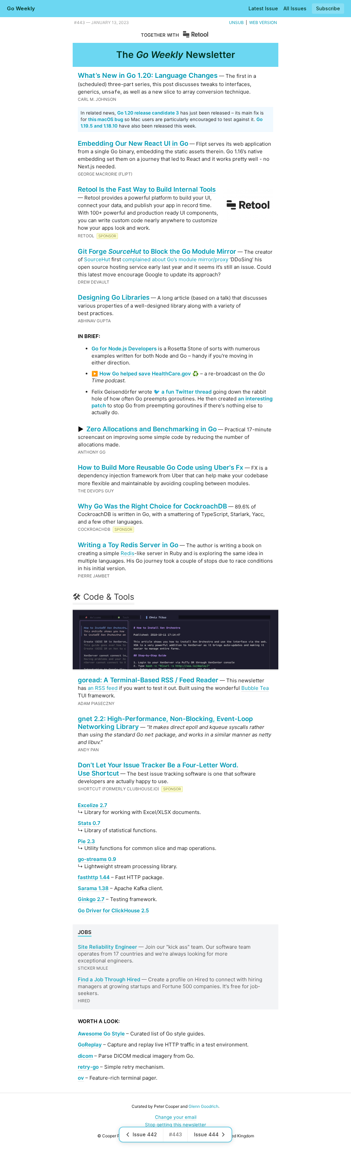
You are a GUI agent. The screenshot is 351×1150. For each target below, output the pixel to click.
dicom (85, 1056)
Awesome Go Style (101, 1033)
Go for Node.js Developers (124, 348)
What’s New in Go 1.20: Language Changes (148, 75)
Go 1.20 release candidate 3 (148, 113)
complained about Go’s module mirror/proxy (175, 259)
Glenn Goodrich (203, 1106)
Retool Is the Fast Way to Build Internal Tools (147, 189)
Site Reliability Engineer (107, 947)
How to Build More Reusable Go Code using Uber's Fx (160, 467)
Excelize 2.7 (92, 805)
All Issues (294, 8)
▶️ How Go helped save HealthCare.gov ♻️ (145, 373)
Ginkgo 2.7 (91, 899)
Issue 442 (145, 1134)
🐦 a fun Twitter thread (182, 391)
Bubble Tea (255, 688)
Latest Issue (263, 8)
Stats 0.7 (89, 823)
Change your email (175, 1117)
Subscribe (328, 8)
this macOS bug (105, 119)
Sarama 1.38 (93, 888)
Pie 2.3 (86, 841)
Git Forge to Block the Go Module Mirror (157, 251)
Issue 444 (206, 1134)
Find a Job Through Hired (109, 979)
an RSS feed (103, 688)
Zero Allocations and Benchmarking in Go (151, 429)
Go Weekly (21, 8)
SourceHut (97, 259)
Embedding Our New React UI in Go (133, 143)
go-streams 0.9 (97, 859)
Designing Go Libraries (113, 297)
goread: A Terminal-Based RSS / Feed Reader (148, 680)
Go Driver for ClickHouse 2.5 (113, 910)
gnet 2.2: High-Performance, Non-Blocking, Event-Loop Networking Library (165, 723)
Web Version (263, 22)
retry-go (88, 1067)
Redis (127, 553)
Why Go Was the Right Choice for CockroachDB (152, 506)
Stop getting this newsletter (175, 1124)
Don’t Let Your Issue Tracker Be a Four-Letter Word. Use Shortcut (158, 769)
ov (81, 1078)
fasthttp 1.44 (94, 877)
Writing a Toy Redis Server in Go (128, 545)
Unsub (236, 22)
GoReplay (90, 1044)
